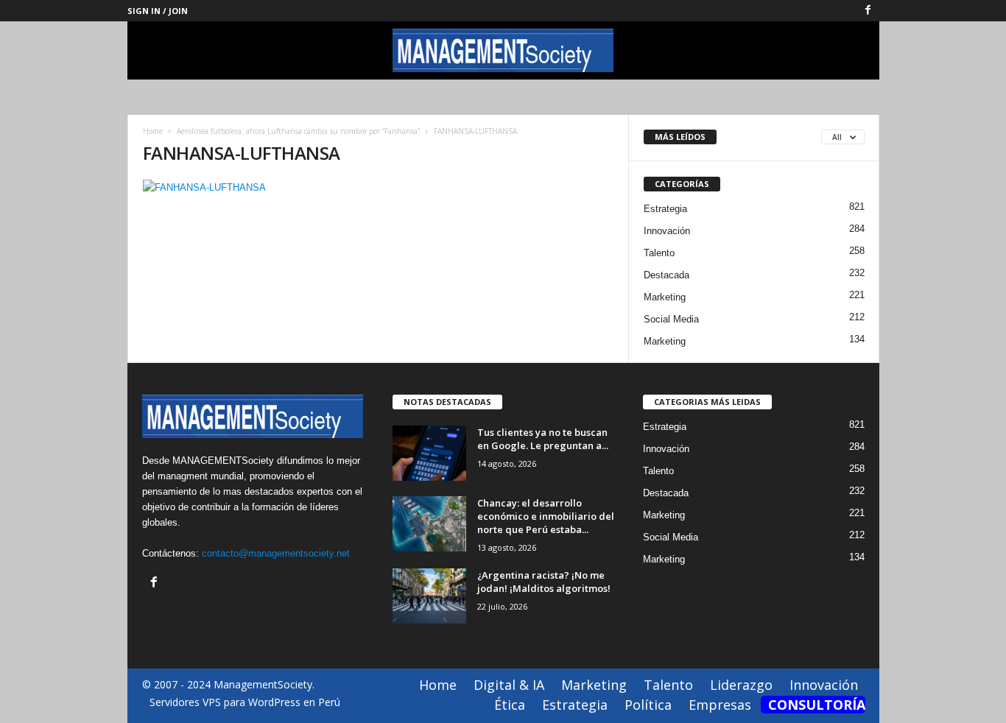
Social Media (671, 319)
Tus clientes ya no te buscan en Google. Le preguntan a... (542, 439)
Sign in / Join (157, 10)
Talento (659, 252)
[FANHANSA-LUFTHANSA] (378, 187)
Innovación (667, 230)
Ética (509, 704)
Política (648, 704)
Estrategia (665, 208)
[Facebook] (868, 10)
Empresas (720, 704)
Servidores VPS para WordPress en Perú (245, 702)
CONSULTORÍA (816, 704)
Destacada (666, 275)
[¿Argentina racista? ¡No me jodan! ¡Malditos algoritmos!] (429, 596)
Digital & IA (509, 685)
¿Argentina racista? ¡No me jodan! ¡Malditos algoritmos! (544, 581)
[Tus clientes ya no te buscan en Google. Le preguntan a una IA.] (429, 453)
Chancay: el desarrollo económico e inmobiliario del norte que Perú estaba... (545, 516)
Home (153, 131)
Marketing (665, 297)
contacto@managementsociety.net (276, 553)
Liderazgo (741, 685)
